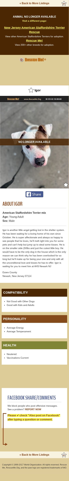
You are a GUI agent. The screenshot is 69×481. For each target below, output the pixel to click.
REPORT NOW (33, 409)
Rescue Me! (34, 40)
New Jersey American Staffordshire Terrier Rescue (34, 30)
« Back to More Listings (34, 3)
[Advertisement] (34, 73)
